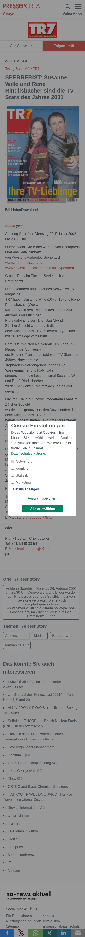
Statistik (22, 475)
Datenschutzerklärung (28, 453)
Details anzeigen (26, 489)
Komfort (22, 468)
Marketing (23, 482)
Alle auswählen (42, 509)
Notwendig (24, 461)
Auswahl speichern (42, 498)
